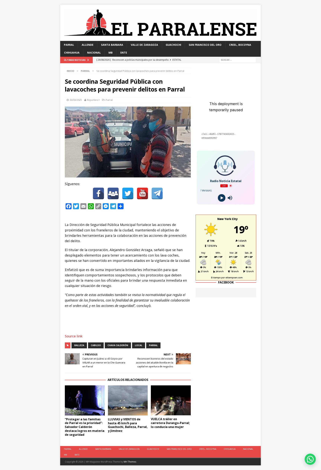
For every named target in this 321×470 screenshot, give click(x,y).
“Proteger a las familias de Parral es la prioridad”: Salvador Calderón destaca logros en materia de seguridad (84, 427)
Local (138, 345)
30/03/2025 (76, 100)
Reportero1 (93, 100)
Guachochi (173, 44)
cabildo (96, 345)
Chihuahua (72, 52)
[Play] (221, 198)
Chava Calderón (118, 345)
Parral (69, 44)
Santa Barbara (112, 44)
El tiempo (216, 277)
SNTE (123, 52)
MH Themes (130, 461)
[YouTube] (142, 193)
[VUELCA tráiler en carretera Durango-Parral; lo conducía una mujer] (171, 400)
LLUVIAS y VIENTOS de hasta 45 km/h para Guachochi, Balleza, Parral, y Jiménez (128, 425)
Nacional (94, 52)
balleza (79, 345)
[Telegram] (157, 193)
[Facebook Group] (113, 193)
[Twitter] (128, 193)
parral (153, 345)
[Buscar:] (237, 59)
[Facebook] (98, 193)
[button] (310, 459)
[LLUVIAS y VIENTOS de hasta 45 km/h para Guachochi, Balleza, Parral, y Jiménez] (128, 400)
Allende (87, 44)
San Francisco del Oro (205, 44)
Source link (73, 336)
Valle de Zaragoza (144, 44)
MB (110, 52)
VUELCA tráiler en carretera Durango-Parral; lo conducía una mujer (170, 423)
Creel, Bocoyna (240, 44)
